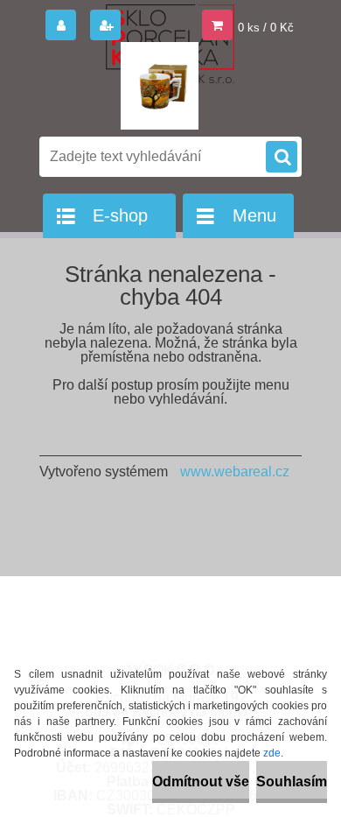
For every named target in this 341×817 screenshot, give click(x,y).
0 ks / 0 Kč (266, 27)
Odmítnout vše (200, 781)
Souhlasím (291, 781)
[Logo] (159, 86)
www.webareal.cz (234, 471)
